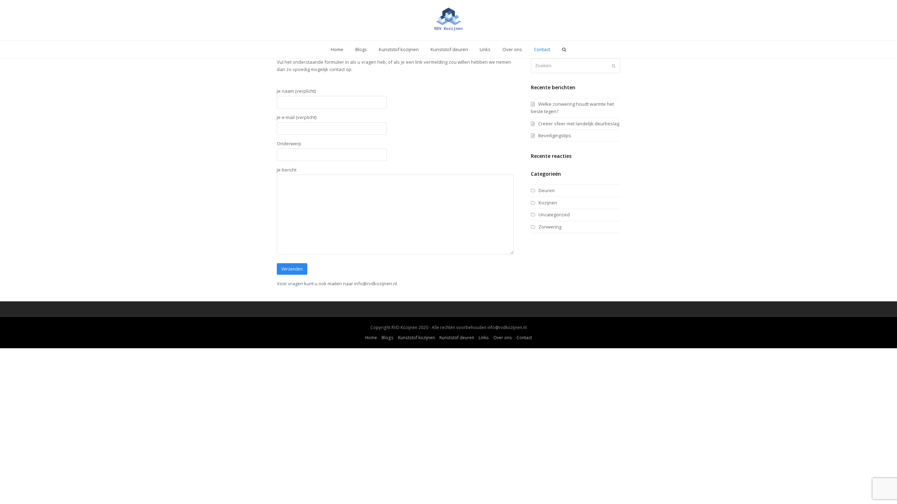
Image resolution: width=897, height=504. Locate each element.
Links (484, 338)
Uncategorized (554, 214)
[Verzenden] (613, 65)
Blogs (387, 338)
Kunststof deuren (456, 338)
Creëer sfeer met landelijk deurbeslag (578, 123)
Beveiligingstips (554, 135)
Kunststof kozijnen (416, 338)
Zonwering (550, 227)
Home (371, 338)
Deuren (547, 190)
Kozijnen (548, 203)
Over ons (502, 338)
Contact (524, 338)
